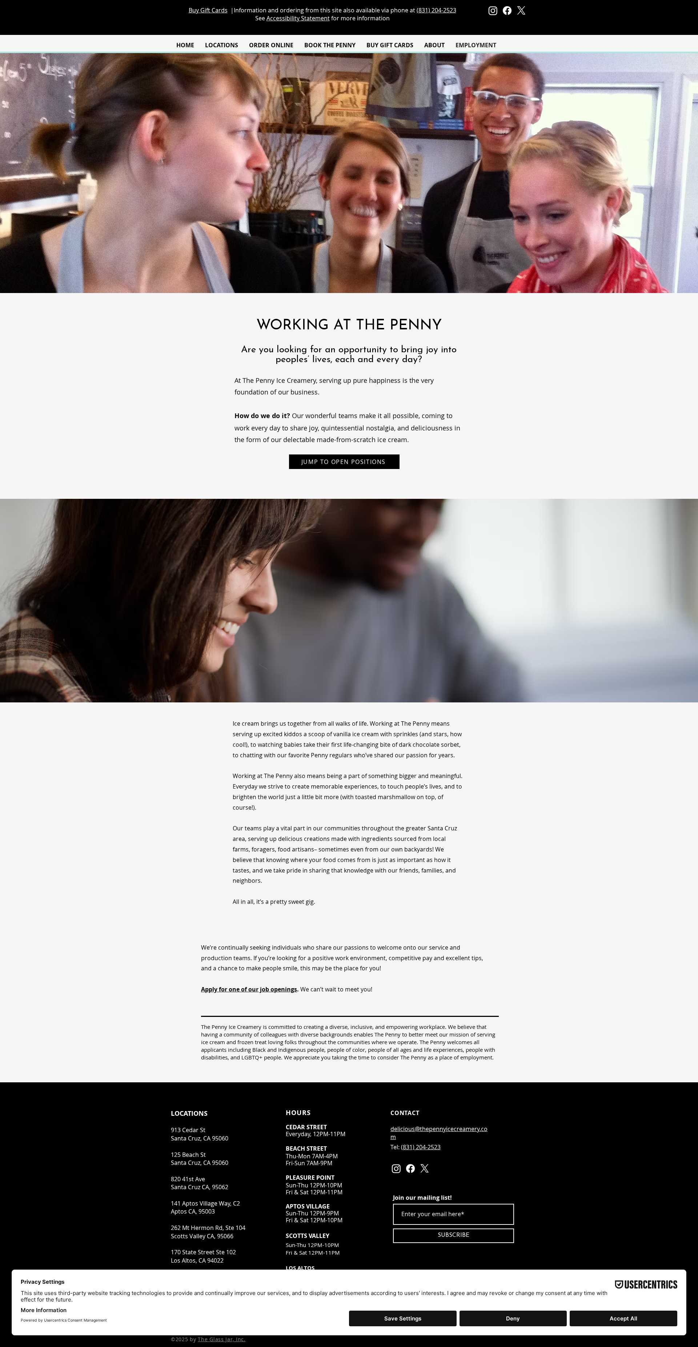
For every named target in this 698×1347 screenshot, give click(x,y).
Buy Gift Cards (208, 10)
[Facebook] (507, 10)
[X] (521, 10)
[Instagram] (493, 10)
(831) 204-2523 (436, 10)
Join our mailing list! (422, 1197)
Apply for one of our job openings (249, 989)
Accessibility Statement (298, 18)
